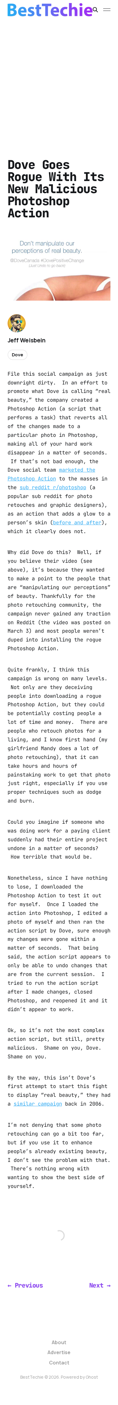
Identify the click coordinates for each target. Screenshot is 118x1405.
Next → (100, 1285)
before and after (77, 522)
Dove (17, 354)
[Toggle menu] (106, 9)
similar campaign (38, 1103)
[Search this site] (95, 9)
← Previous (25, 1285)
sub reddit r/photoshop (53, 487)
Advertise (59, 1352)
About (59, 1342)
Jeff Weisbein (27, 340)
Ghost (92, 1377)
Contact (59, 1362)
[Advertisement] (59, 81)
